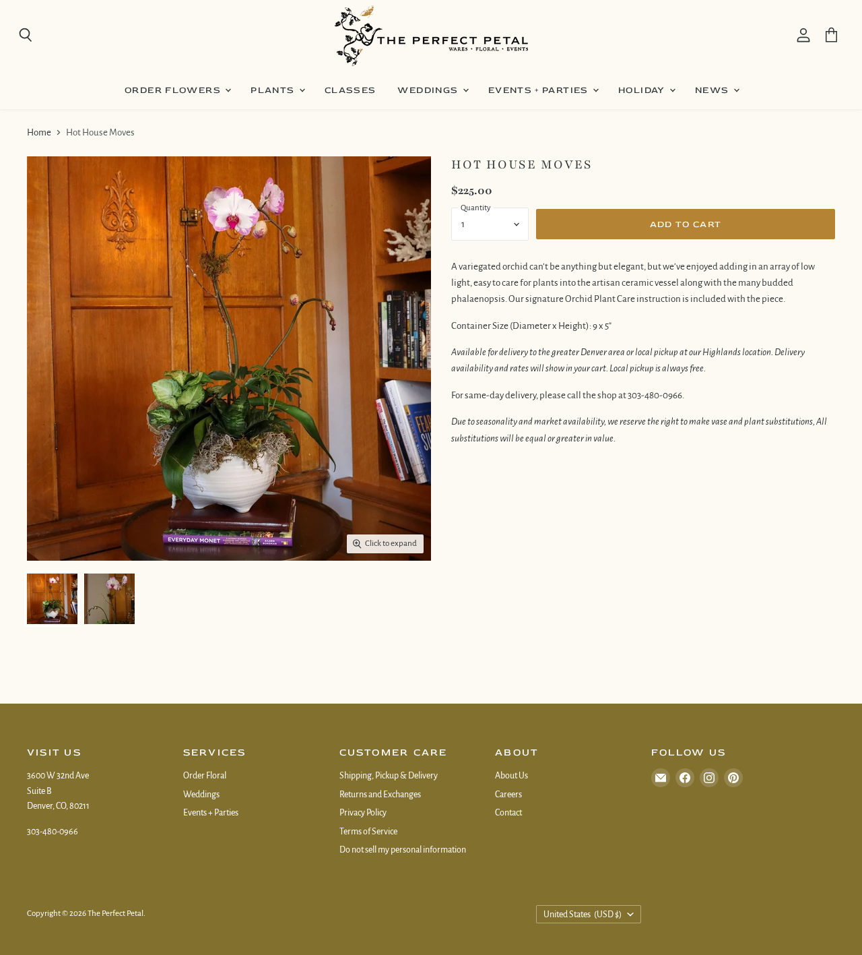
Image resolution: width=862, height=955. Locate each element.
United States (582, 914)
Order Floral (204, 775)
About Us (511, 775)
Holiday (643, 90)
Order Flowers (174, 90)
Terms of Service (368, 831)
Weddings (429, 90)
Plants (274, 90)
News (713, 90)
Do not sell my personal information (402, 850)
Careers (508, 794)
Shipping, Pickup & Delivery (388, 775)
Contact (508, 813)
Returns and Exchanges (380, 794)
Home (39, 132)
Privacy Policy (363, 813)
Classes (350, 90)
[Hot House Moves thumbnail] (52, 598)
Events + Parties (539, 90)
